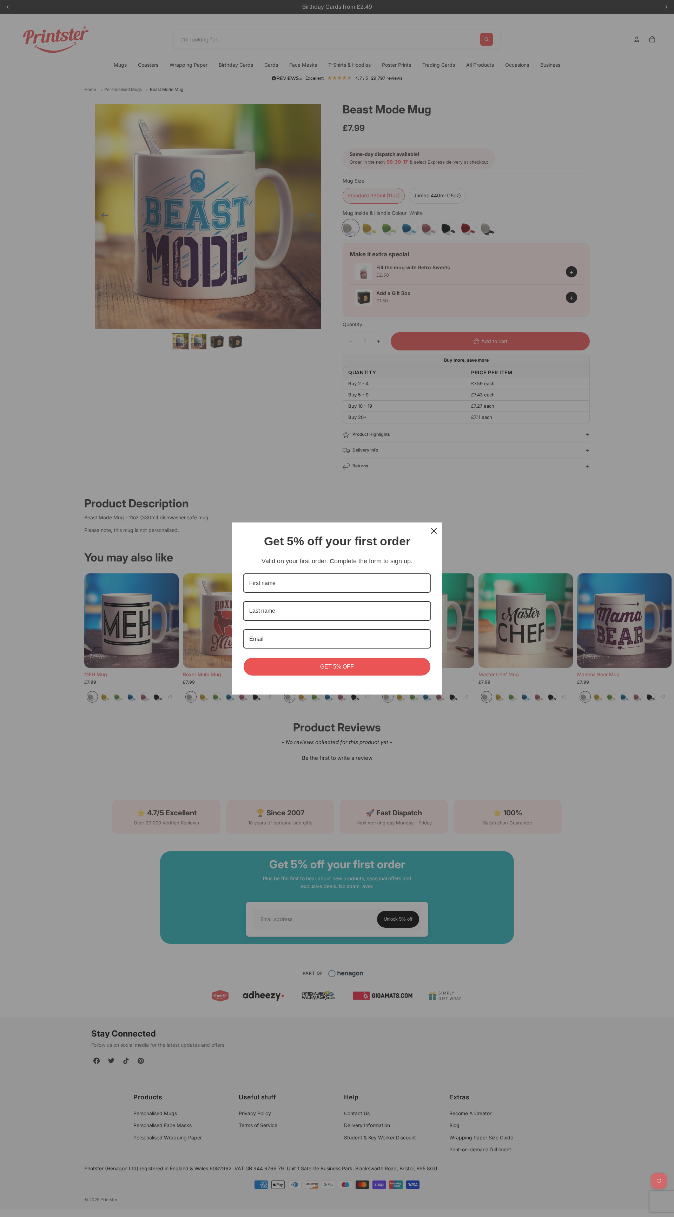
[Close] (433, 530)
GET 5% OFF (337, 667)
